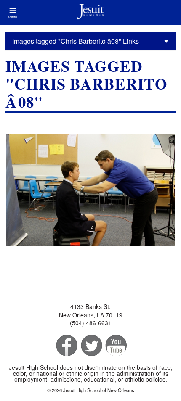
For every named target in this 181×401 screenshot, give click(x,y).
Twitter (90, 345)
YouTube (115, 345)
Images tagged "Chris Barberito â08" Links (75, 41)
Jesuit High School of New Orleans (90, 12)
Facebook (65, 345)
